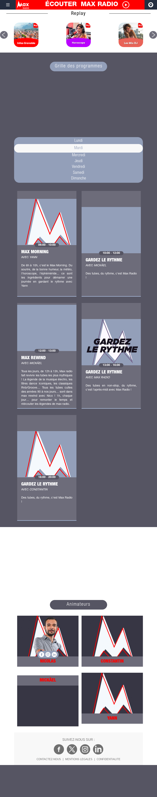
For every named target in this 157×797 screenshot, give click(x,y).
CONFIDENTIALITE (108, 759)
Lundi (78, 141)
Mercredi (78, 155)
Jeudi (79, 161)
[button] (4, 35)
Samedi (78, 173)
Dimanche (78, 179)
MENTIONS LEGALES (78, 759)
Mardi (78, 148)
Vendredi (78, 167)
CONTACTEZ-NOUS (49, 759)
